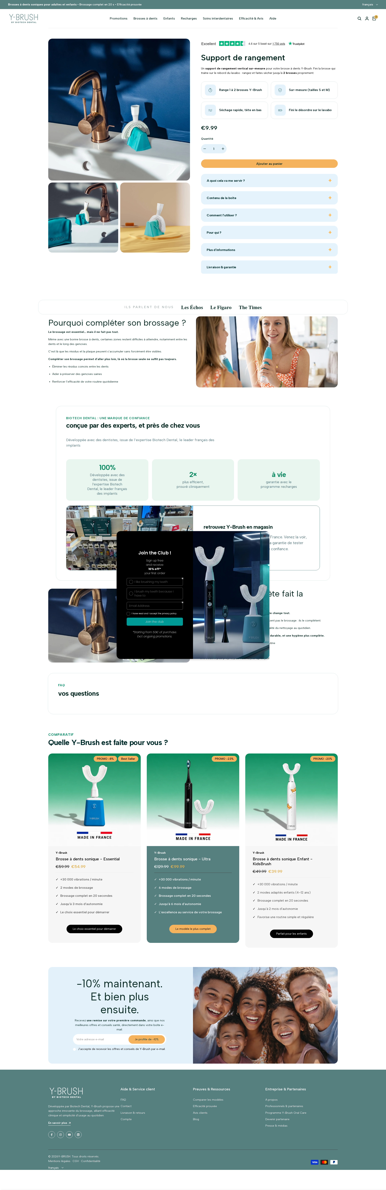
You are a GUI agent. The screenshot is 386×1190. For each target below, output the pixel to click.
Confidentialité (90, 1161)
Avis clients (200, 1113)
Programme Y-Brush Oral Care (285, 1113)
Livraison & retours (133, 1113)
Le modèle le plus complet (193, 929)
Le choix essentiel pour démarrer (94, 929)
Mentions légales (59, 1161)
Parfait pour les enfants (291, 933)
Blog (196, 1119)
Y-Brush (61, 853)
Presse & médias (276, 1125)
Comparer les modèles (208, 1099)
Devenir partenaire (277, 1119)
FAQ (123, 1099)
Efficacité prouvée (205, 1106)
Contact (126, 1106)
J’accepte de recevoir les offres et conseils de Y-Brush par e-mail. (121, 1049)
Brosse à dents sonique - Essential (88, 859)
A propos (271, 1099)
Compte (126, 1119)
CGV (76, 1161)
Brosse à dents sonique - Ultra (182, 859)
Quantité (207, 138)
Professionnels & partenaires (284, 1106)
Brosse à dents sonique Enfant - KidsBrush (282, 861)
